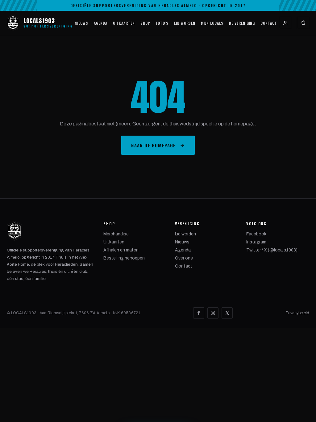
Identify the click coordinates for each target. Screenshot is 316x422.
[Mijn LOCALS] (285, 23)
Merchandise (116, 234)
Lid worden (185, 23)
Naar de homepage (153, 145)
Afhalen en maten (121, 250)
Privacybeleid (297, 313)
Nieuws (81, 23)
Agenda (100, 23)
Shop (145, 23)
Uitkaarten (124, 23)
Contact (268, 23)
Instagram (256, 242)
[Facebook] (198, 313)
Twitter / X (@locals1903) (271, 250)
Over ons (184, 258)
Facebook (256, 234)
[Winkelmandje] (303, 23)
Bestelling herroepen (124, 258)
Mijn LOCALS (212, 23)
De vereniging (242, 23)
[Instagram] (212, 313)
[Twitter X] (227, 313)
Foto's (162, 23)
